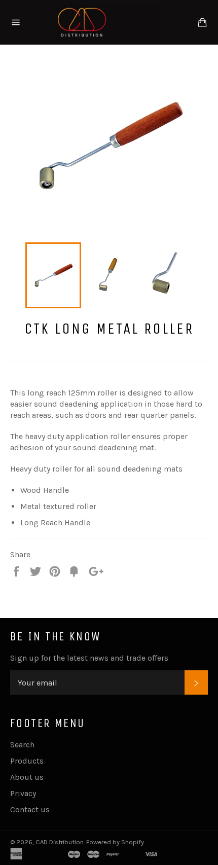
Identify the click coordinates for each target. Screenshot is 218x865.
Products (27, 761)
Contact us (30, 809)
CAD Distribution (59, 842)
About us (27, 777)
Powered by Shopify (115, 842)
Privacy (23, 793)
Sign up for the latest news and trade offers (89, 658)
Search (22, 744)
